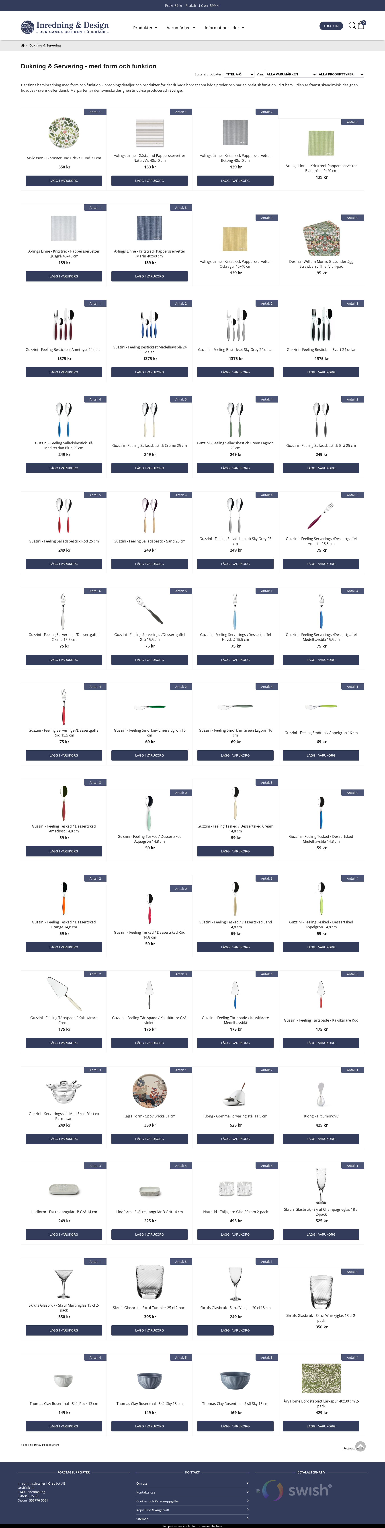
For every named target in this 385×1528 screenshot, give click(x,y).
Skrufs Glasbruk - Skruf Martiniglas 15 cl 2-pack (64, 1308)
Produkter (143, 27)
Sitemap (142, 1519)
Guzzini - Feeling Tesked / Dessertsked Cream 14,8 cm (235, 829)
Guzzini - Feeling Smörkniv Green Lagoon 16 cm (235, 733)
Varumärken (178, 27)
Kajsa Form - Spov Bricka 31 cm (150, 1116)
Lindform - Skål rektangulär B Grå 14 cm (149, 1211)
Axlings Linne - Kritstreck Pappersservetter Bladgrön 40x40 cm (321, 168)
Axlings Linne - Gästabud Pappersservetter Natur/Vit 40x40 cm (149, 158)
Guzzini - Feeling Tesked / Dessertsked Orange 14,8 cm (64, 924)
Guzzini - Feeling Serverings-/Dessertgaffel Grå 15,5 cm (149, 637)
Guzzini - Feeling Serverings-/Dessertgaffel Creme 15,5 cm (64, 637)
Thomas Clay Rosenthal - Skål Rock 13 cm (64, 1403)
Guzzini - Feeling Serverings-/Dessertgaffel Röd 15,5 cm (64, 733)
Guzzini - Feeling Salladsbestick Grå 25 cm (321, 445)
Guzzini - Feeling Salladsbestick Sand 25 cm (150, 541)
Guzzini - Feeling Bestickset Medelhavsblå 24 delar (150, 349)
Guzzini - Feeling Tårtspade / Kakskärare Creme (63, 1020)
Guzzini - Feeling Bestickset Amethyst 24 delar (64, 349)
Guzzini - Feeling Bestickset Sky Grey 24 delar (235, 349)
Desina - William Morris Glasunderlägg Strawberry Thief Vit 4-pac (321, 264)
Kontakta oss (145, 1492)
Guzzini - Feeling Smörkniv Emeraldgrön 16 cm (150, 733)
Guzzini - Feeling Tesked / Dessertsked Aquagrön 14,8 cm (150, 839)
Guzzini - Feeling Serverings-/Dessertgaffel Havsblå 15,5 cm (235, 637)
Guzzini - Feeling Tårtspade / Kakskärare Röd (321, 1020)
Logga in (331, 26)
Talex (219, 1526)
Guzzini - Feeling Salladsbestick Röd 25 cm (64, 541)
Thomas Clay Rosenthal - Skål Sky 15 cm (235, 1403)
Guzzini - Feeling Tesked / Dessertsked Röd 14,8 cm (149, 935)
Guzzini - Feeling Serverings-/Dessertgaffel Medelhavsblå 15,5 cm (321, 637)
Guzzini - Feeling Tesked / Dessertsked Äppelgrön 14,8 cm (321, 924)
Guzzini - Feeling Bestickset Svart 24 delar (321, 349)
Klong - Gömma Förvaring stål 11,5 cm (235, 1116)
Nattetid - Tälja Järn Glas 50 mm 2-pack (235, 1211)
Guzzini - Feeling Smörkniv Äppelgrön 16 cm (321, 732)
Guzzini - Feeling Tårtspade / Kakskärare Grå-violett (149, 1020)
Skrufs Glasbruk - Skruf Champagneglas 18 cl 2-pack (321, 1212)
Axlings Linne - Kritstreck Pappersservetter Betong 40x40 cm (235, 158)
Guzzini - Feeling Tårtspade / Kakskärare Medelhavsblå (235, 1020)
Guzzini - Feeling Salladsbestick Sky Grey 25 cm (235, 541)
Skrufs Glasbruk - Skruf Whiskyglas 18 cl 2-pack (321, 1318)
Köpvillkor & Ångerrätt (152, 1510)
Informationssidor (222, 27)
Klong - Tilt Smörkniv (321, 1116)
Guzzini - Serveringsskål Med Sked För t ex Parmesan (64, 1116)
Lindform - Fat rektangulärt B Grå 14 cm (64, 1211)
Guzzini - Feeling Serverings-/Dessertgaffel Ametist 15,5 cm (321, 541)
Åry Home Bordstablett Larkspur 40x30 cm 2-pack (321, 1404)
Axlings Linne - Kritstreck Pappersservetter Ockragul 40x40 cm (235, 264)
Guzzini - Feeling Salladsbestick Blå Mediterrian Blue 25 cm (64, 445)
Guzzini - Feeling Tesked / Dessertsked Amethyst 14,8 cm (64, 829)
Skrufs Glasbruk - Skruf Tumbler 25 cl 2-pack (149, 1307)
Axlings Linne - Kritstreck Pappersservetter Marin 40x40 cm (149, 254)
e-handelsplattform (186, 1526)
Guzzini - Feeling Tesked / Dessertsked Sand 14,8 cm (235, 924)
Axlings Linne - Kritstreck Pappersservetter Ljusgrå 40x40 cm (64, 254)
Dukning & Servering (45, 45)
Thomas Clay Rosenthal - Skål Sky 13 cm (150, 1403)
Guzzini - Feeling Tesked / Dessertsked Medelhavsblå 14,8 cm (321, 839)
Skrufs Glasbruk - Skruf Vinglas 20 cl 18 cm (235, 1307)
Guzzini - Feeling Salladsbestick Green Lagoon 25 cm (235, 445)
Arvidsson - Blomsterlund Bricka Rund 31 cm (64, 158)
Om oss (141, 1483)
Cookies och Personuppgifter (157, 1501)
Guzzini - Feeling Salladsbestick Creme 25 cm (149, 445)
